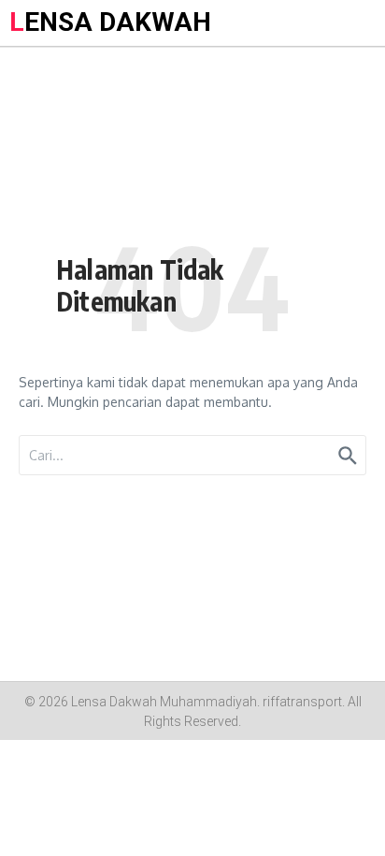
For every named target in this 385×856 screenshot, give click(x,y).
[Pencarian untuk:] (192, 455)
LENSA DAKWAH (110, 22)
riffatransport (302, 701)
